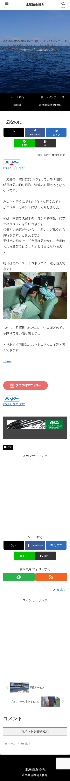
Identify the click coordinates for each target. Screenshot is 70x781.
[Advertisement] (35, 494)
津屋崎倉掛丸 (35, 4)
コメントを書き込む (35, 731)
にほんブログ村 (14, 168)
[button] (45, 143)
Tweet (7, 361)
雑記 (9, 447)
